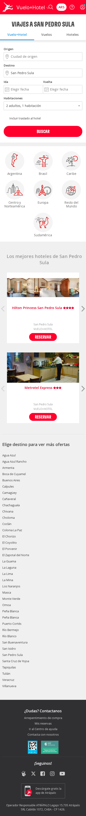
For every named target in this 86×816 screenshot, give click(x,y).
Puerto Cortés (11, 624)
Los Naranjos (11, 586)
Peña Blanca (10, 611)
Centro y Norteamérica (14, 204)
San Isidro (9, 648)
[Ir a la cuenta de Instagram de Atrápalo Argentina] (52, 774)
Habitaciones (13, 98)
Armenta (8, 468)
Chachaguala (11, 505)
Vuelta (47, 82)
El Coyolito (9, 542)
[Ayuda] (72, 7)
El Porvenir (9, 549)
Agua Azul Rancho (14, 461)
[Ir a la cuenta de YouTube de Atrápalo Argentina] (62, 774)
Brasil (43, 173)
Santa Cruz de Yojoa (15, 661)
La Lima (7, 574)
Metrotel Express (39, 388)
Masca (6, 592)
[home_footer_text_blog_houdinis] (23, 773)
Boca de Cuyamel (14, 474)
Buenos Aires (11, 480)
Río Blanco (9, 636)
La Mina (7, 580)
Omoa (6, 605)
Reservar (43, 337)
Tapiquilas (9, 667)
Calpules (8, 486)
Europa (43, 202)
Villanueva (9, 686)
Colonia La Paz (12, 530)
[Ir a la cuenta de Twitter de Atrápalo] (33, 774)
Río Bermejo (10, 630)
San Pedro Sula (12, 655)
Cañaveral (9, 499)
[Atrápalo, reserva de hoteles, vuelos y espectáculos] (8, 7)
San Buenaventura (15, 642)
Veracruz (8, 680)
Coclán (6, 524)
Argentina (14, 173)
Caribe (71, 173)
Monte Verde (11, 599)
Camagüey (9, 493)
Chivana (7, 511)
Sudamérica (43, 235)
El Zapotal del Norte (15, 555)
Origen (8, 49)
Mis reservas (43, 723)
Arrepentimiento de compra (43, 718)
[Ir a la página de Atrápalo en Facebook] (43, 774)
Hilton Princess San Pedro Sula (37, 308)
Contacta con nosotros (43, 735)
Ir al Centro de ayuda (43, 729)
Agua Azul (9, 455)
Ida (6, 82)
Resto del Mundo (71, 204)
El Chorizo (9, 536)
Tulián (6, 673)
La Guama (9, 561)
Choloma (8, 518)
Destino (9, 65)
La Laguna (9, 567)
